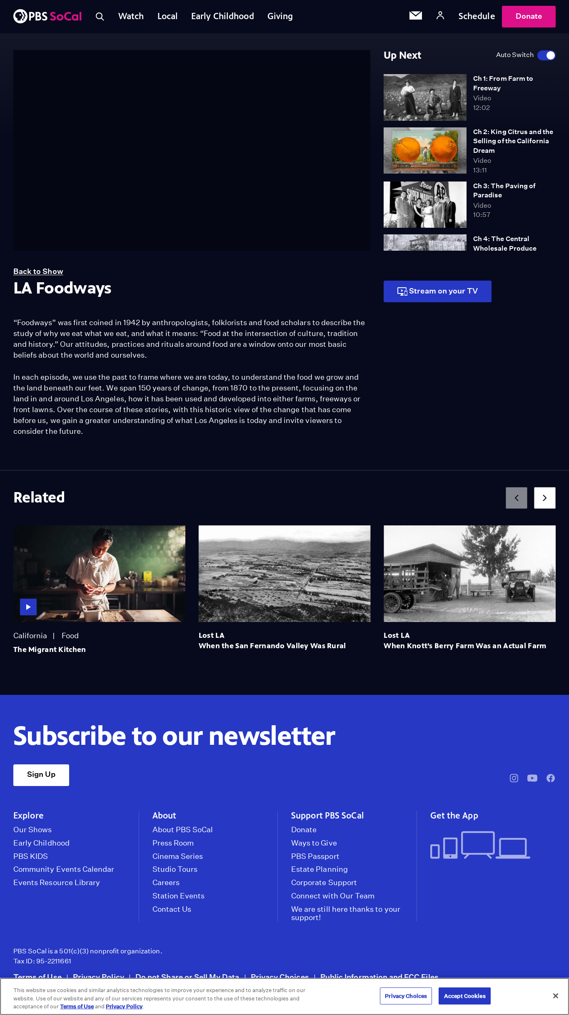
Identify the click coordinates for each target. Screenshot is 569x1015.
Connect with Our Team (332, 896)
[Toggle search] (100, 16)
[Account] (440, 16)
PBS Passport (315, 856)
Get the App (454, 816)
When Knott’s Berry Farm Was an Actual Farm (465, 645)
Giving (280, 16)
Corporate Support (324, 882)
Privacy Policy (98, 977)
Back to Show (38, 271)
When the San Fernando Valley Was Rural (272, 645)
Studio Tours (175, 869)
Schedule (477, 16)
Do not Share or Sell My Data (187, 977)
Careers (166, 882)
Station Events (178, 896)
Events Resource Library (56, 882)
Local (167, 16)
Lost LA (212, 635)
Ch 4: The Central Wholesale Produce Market (505, 248)
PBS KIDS (30, 856)
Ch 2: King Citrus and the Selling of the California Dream (513, 141)
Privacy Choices (280, 977)
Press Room (173, 843)
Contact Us (172, 909)
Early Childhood (222, 16)
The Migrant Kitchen (49, 649)
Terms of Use (37, 977)
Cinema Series (177, 856)
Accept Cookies (465, 995)
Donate (529, 16)
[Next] (545, 498)
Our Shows (32, 830)
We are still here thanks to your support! (345, 913)
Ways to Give (314, 843)
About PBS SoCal (182, 830)
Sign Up (41, 774)
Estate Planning (319, 869)
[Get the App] (489, 846)
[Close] (556, 996)
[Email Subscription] (415, 17)
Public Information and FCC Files (379, 977)
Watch (131, 16)
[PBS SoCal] (47, 17)
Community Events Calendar (63, 869)
